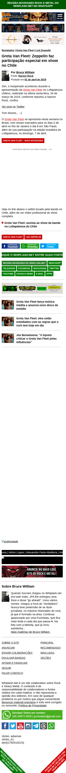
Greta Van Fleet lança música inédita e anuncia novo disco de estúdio (37, 305)
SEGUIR (6, 668)
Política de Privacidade (32, 705)
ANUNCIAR (8, 647)
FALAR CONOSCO (12, 673)
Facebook (24, 268)
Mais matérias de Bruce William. (30, 632)
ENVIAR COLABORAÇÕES (17, 652)
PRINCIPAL (47, 642)
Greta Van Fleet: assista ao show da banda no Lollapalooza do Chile (32, 224)
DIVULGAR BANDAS (13, 658)
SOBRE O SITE (10, 642)
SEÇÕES (46, 658)
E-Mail (39, 274)
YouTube (8, 274)
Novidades (8, 50)
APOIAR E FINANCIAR (14, 663)
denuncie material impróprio (19, 702)
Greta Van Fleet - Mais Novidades (23, 140)
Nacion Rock (25, 75)
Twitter (54, 268)
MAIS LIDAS (47, 652)
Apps (49, 274)
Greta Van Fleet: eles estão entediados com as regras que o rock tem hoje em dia (37, 322)
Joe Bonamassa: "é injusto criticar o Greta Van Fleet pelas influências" (36, 339)
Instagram (39, 268)
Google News (24, 274)
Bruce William (25, 72)
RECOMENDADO (50, 647)
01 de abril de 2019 (35, 79)
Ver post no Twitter (13, 106)
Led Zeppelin (43, 50)
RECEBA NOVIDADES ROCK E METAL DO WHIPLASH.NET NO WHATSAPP (33, 5)
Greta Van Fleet (25, 50)
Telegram (9, 268)
